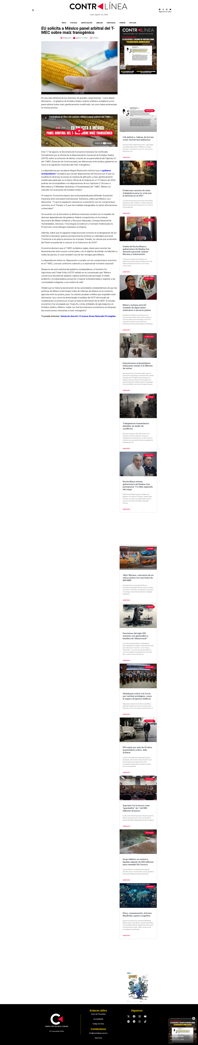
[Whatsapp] (139, 1021)
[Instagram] (139, 1016)
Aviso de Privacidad (98, 1014)
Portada (73, 23)
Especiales (111, 23)
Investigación (86, 23)
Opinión (122, 23)
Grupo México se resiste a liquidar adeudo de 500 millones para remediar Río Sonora (138, 862)
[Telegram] (134, 1021)
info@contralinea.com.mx (98, 1033)
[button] (133, 1001)
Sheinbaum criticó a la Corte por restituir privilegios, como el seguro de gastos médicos (137, 696)
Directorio (98, 1038)
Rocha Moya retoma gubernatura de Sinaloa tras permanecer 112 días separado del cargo (138, 485)
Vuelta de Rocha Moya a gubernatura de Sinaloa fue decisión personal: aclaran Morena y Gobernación (136, 250)
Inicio (64, 23)
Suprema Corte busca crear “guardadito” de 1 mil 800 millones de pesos (136, 808)
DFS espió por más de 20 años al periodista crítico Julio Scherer (137, 750)
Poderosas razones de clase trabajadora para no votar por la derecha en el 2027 (137, 193)
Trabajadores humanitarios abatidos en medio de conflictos (136, 426)
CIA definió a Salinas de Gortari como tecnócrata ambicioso (138, 138)
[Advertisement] (79, 336)
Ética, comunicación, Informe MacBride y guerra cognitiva (137, 914)
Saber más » (127, 157)
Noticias (132, 23)
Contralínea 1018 (176, 1037)
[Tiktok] (166, 9)
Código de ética (98, 1024)
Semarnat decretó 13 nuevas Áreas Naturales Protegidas (88, 316)
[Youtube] (170, 9)
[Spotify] (128, 1021)
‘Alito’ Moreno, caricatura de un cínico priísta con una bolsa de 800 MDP (138, 578)
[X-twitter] (163, 9)
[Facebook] (159, 9)
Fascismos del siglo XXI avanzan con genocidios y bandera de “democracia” (135, 636)
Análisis (99, 23)
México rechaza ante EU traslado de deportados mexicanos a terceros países (137, 307)
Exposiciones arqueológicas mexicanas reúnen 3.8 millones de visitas (138, 366)
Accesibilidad (98, 1019)
